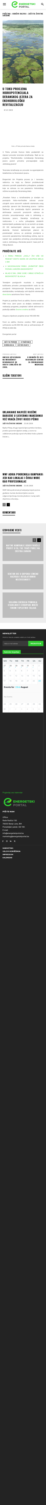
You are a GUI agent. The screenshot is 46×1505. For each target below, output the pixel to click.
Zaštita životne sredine (12, 423)
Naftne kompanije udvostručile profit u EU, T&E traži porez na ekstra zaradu (23, 548)
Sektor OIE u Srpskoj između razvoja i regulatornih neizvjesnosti (23, 576)
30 (22, 666)
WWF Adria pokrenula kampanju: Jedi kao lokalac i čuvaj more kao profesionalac (23, 477)
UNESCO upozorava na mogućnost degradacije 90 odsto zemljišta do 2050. (12, 362)
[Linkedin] (10, 841)
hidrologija (9, 345)
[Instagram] (6, 841)
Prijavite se (36, 644)
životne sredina (22, 309)
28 (10, 666)
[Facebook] (3, 841)
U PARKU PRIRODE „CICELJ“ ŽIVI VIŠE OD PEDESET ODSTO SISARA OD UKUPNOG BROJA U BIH (24, 259)
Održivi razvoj (19, 13)
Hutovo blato (23, 345)
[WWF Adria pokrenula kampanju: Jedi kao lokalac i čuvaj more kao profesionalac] (23, 457)
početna (7, 13)
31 (28, 666)
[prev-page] (4, 504)
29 (16, 666)
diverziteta (7, 294)
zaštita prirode (10, 342)
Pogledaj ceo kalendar (13, 792)
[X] (14, 841)
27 (5, 666)
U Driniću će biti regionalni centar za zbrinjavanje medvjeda (34, 361)
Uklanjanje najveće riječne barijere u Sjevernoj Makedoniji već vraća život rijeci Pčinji (23, 415)
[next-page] (8, 504)
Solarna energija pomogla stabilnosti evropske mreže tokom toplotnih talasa (23, 605)
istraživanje (26, 342)
